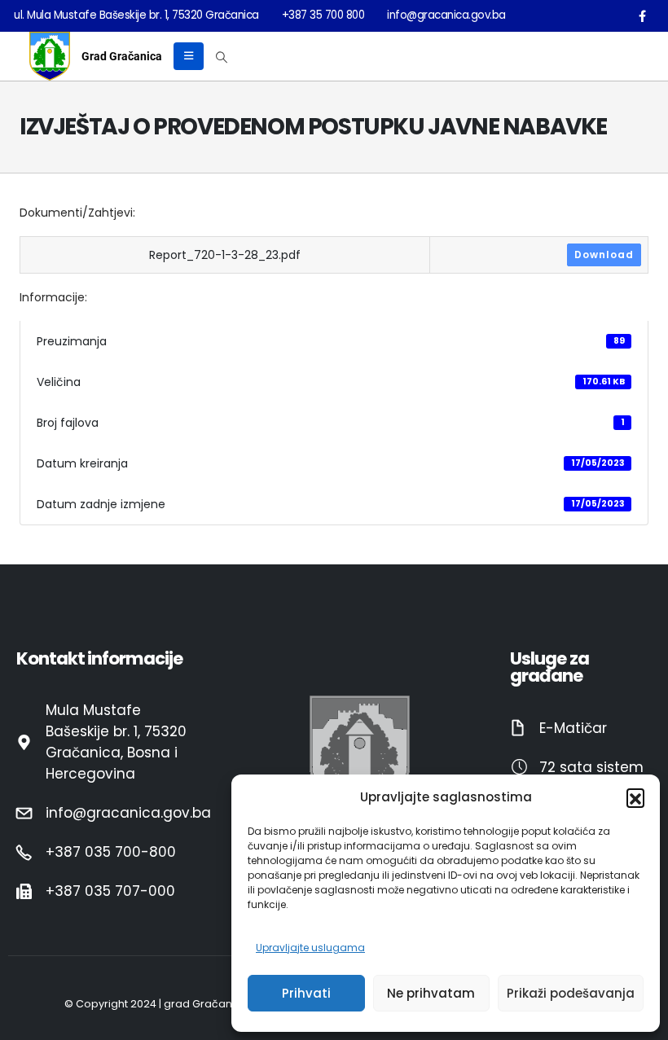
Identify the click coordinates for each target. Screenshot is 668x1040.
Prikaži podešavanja (571, 993)
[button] (635, 797)
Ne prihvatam (431, 993)
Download (604, 254)
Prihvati (306, 993)
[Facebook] (642, 15)
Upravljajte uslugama (310, 947)
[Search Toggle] (222, 57)
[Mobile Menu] (189, 56)
